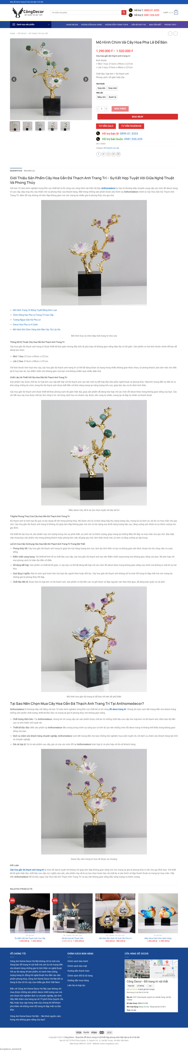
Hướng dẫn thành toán (116, 24)
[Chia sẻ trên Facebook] (98, 154)
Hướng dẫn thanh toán (78, 971)
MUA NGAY (137, 117)
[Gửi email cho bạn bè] (108, 154)
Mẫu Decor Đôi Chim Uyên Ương (158, 938)
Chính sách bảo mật (77, 966)
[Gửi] (124, 12)
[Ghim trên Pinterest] (113, 154)
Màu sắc (99, 93)
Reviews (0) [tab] (29, 170)
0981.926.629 (151, 15)
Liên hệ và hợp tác (76, 985)
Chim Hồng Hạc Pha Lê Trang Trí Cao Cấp (33, 315)
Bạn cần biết (155, 24)
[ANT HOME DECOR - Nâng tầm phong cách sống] (28, 12)
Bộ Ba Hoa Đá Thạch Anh (72, 938)
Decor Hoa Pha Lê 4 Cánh (25, 324)
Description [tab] (16, 170)
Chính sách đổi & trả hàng (80, 975)
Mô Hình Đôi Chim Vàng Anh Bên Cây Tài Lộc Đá (36, 329)
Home (12, 33)
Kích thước (100, 84)
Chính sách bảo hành (77, 961)
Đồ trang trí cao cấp (38, 33)
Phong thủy (170, 24)
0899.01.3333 (151, 10)
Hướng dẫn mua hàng (91, 24)
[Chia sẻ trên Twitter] (103, 154)
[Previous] (10, 920)
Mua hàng (120, 108)
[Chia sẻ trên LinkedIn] (118, 154)
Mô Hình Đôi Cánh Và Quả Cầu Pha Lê (115, 938)
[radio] (101, 88)
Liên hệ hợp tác (138, 24)
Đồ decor (22, 33)
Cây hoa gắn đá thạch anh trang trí (27, 870)
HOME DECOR (72, 24)
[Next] (178, 920)
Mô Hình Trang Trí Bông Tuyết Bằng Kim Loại (35, 310)
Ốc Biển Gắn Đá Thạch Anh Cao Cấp (30, 938)
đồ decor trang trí (117, 709)
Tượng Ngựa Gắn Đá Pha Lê (26, 319)
